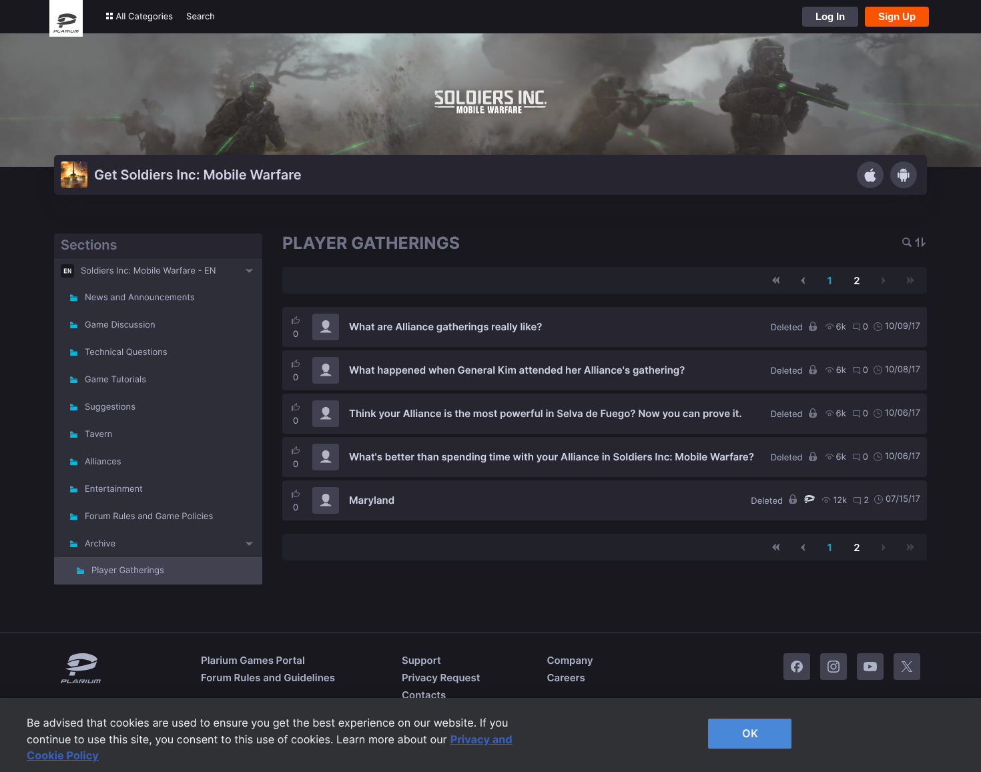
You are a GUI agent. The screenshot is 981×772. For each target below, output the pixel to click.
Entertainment (114, 489)
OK (750, 733)
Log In (830, 16)
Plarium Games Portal (253, 660)
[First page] (776, 280)
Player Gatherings (127, 570)
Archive (100, 543)
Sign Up (897, 16)
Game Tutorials (115, 379)
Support (421, 660)
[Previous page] (802, 280)
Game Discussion (120, 325)
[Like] (295, 320)
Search (200, 16)
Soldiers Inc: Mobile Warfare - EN (148, 271)
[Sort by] (920, 243)
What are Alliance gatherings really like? (445, 326)
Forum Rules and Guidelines (268, 677)
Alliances (103, 461)
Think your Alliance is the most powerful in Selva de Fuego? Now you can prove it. (545, 413)
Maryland (371, 500)
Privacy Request (441, 677)
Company (570, 660)
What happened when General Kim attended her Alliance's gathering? (517, 370)
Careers (566, 677)
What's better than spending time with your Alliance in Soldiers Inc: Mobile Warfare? (551, 456)
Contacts (424, 695)
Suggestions (110, 407)
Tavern (98, 434)
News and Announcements (140, 297)
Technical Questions (126, 352)
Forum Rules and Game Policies (149, 516)
